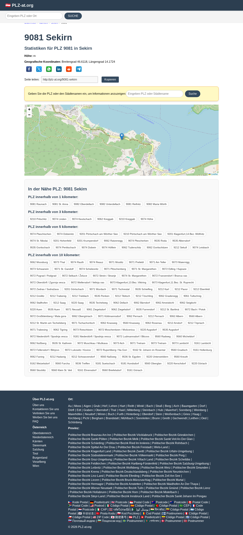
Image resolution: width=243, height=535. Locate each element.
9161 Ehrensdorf (87, 370)
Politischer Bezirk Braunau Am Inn (89, 434)
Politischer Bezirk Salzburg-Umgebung (184, 463)
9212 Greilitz (37, 295)
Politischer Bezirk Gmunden (190, 467)
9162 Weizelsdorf (40, 363)
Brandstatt (112, 418)
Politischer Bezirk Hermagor (86, 483)
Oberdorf (147, 414)
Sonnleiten (143, 418)
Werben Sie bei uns (45, 417)
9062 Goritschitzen (157, 247)
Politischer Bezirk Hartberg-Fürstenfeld (132, 463)
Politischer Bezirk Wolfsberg (121, 467)
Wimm (101, 414)
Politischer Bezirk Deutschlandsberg (124, 471)
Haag (195, 414)
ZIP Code (103, 517)
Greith (166, 418)
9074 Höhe (147, 219)
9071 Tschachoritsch (83, 322)
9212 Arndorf (175, 322)
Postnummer (135, 520)
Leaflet (214, 173)
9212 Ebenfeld (201, 289)
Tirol (35, 453)
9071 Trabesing (39, 329)
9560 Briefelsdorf (111, 370)
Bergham (97, 418)
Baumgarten (189, 405)
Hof (104, 405)
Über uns (38, 405)
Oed (204, 418)
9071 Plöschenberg (115, 269)
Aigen (87, 405)
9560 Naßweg (108, 356)
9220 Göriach (199, 363)
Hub (160, 410)
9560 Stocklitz (38, 370)
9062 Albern (176, 316)
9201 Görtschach (74, 289)
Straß (158, 405)
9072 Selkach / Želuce (74, 275)
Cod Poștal (153, 513)
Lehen (113, 405)
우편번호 (88, 513)
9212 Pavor (181, 289)
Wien (36, 465)
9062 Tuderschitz (131, 247)
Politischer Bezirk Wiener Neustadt (90, 488)
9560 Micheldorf (185, 336)
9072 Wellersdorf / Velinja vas (87, 282)
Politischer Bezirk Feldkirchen (87, 463)
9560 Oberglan (153, 363)
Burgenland (40, 457)
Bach (149, 405)
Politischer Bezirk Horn (123, 492)
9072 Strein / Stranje (104, 275)
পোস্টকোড (154, 520)
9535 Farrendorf (145, 309)
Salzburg (38, 449)
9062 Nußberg (38, 343)
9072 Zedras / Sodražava (44, 289)
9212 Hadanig (58, 356)
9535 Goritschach (40, 247)
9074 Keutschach (82, 219)
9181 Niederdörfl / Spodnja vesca (92, 336)
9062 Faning (37, 356)
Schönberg (75, 422)
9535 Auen (54, 309)
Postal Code (141, 502)
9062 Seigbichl (188, 302)
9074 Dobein (89, 247)
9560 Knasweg (131, 322)
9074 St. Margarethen (134, 275)
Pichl (86, 418)
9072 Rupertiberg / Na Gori (111, 349)
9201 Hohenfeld (62, 240)
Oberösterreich (42, 433)
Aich (176, 405)
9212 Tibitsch (122, 295)
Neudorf (90, 414)
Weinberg (200, 410)
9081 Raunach (38, 204)
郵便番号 (121, 517)
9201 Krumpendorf (87, 240)
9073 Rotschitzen (83, 329)
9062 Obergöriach (82, 316)
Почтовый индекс (84, 520)
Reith (131, 405)
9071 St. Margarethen (144, 269)
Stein (158, 414)
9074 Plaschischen (40, 234)
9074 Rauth (77, 262)
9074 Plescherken (138, 240)
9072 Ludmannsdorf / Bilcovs (133, 336)
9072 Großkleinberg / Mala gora (48, 316)
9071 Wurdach (97, 289)
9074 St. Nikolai (39, 240)
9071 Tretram (137, 343)
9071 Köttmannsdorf (109, 316)
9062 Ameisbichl (165, 302)
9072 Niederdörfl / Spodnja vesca (49, 336)
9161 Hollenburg (202, 349)
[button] (122, 136)
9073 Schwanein (39, 269)
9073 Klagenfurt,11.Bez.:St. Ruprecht (173, 282)
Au (70, 405)
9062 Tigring (60, 329)
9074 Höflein (109, 247)
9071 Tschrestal (121, 289)
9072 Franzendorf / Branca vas (169, 275)
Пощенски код (111, 520)
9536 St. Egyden (131, 356)
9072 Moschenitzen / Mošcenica (116, 329)
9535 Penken (101, 295)
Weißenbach (173, 414)
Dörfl (71, 410)
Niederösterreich (43, 437)
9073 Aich (118, 343)
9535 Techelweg (98, 302)
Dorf (202, 405)
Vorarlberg (39, 461)
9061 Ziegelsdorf (96, 309)
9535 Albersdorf (181, 240)
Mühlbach (127, 418)
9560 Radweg (163, 336)
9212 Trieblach (80, 295)
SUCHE (73, 15)
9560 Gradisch (179, 349)
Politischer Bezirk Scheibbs (172, 459)
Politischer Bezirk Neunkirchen (169, 471)
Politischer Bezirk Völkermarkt (134, 455)
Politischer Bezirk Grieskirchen (174, 434)
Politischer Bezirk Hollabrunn (88, 492)
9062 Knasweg (109, 322)
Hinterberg (132, 414)
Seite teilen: (31, 79)
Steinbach (148, 410)
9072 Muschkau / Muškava (92, 343)
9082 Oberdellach (84, 204)
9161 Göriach (134, 370)
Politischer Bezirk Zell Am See (161, 475)
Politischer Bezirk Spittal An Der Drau (91, 447)
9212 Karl (163, 289)
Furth (120, 414)
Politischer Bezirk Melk (124, 439)
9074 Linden (59, 219)
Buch (111, 414)
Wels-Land (161, 447)
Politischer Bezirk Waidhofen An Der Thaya (171, 483)
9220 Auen (36, 309)
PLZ (135, 517)
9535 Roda (160, 240)
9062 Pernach (134, 316)
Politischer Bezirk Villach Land (133, 459)
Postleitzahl (101, 502)
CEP (187, 505)
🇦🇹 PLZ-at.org (19, 5)
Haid (122, 410)
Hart (122, 405)
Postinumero (175, 513)
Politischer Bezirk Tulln (129, 488)
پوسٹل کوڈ (142, 509)
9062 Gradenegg (168, 295)
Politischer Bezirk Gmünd (162, 488)
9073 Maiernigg (180, 262)
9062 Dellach (120, 302)
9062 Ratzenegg (113, 240)
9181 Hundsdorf (130, 363)
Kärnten (38, 441)
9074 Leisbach (200, 247)
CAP (104, 509)
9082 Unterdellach (110, 204)
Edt (79, 410)
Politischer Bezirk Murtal (168, 479)
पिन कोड (159, 509)
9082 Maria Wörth (156, 204)
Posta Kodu (107, 513)
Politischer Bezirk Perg (170, 455)
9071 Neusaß (73, 309)
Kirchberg (74, 418)
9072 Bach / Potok (195, 309)
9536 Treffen (82, 363)
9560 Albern (195, 316)
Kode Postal (80, 502)
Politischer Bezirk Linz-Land (86, 475)
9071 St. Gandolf (63, 269)
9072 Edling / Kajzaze (174, 269)
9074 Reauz (96, 262)
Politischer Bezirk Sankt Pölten (87, 439)
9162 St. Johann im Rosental (149, 349)
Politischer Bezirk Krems (83, 471)
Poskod (99, 505)
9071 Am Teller (157, 262)
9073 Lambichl (180, 343)
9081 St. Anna (60, 204)
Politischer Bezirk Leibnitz (84, 467)
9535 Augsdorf (170, 329)
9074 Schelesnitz (88, 269)
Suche (193, 93)
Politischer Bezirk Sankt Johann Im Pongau (179, 496)
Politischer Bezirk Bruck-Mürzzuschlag (126, 479)
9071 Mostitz (116, 262)
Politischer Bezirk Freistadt (135, 447)
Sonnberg (185, 410)
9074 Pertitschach (66, 247)
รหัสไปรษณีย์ (121, 509)
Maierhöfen (75, 414)
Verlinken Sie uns (44, 413)
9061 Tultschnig (192, 295)
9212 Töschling (144, 295)
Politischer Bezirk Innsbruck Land (128, 496)
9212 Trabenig (58, 295)
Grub (97, 405)
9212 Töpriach (196, 322)
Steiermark (39, 445)
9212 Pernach (156, 316)
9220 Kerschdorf (176, 363)
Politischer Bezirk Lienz (195, 488)
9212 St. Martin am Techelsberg (48, 322)
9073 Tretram (158, 343)
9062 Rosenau (153, 322)
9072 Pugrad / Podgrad (43, 275)
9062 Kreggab (105, 219)
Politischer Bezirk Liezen (83, 479)
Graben (88, 410)
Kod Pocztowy (131, 513)
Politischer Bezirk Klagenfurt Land (89, 451)
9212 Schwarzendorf (83, 356)
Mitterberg (133, 410)
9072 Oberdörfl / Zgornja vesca (47, 282)
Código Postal (119, 505)
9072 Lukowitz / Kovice (78, 349)
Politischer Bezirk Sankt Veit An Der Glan (167, 439)
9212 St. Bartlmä (169, 309)
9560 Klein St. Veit (61, 370)
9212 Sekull (180, 247)
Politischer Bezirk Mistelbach (159, 492)
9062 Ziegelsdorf (120, 309)
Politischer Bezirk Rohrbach (169, 443)
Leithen (194, 418)
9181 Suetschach (105, 363)
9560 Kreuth (181, 356)
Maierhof (170, 410)
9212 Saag (59, 302)
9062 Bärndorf (142, 302)
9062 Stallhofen (39, 302)
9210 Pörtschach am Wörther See (142, 234)
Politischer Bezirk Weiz (156, 467)
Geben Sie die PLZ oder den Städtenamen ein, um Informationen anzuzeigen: (77, 93)
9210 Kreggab (127, 219)
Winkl (140, 405)
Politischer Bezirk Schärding (86, 443)
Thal (113, 410)
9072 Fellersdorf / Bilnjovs (44, 349)
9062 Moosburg (39, 262)
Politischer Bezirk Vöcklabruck (133, 434)
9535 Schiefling (143, 289)
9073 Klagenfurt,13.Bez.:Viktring (128, 282)
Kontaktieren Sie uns (46, 409)
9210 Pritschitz (38, 219)
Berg (168, 405)
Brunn (156, 418)
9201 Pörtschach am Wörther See (99, 234)
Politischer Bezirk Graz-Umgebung (90, 459)
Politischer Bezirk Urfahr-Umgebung (169, 451)
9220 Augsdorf (148, 329)
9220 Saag (77, 302)
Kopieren (110, 79)
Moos (77, 405)
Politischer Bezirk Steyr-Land (86, 496)
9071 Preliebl (136, 262)
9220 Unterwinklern (157, 356)
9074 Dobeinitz (65, 234)
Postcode (121, 502)
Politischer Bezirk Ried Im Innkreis (128, 443)
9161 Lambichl (202, 343)
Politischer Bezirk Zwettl (128, 451)
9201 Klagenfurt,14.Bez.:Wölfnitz (185, 234)
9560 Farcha (62, 363)
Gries (186, 414)
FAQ (35, 421)
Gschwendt (180, 418)
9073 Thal (59, 262)
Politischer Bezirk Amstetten (123, 483)
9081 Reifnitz (133, 204)
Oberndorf (101, 410)
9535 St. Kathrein (62, 343)
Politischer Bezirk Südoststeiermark (90, 455)
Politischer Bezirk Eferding (122, 475)
